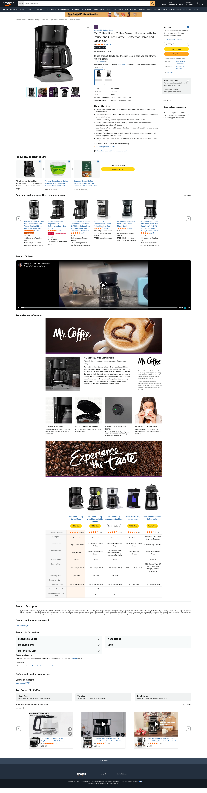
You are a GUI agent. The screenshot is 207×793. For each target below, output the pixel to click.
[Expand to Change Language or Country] (165, 4)
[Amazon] (9, 4)
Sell (126, 9)
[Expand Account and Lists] (182, 4)
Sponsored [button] (19, 708)
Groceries (75, 9)
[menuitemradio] (185, 308)
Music (149, 9)
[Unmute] (189, 307)
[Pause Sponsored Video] (70, 729)
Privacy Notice (85, 781)
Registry (142, 9)
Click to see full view (53, 85)
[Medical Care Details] (30, 9)
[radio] (31, 92)
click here (74, 658)
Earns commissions (43, 263)
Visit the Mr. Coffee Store (103, 30)
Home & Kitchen (21, 20)
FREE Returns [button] (99, 62)
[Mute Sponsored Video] (70, 734)
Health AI (13, 9)
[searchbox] (87, 3)
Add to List (167, 100)
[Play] (18, 308)
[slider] (99, 307)
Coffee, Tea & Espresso (48, 20)
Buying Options (114, 526)
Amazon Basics (39, 9)
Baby (196, 9)
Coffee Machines (74, 20)
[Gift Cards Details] (122, 9)
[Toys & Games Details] (180, 9)
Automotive (187, 9)
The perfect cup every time (34, 266)
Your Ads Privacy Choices (129, 781)
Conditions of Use (73, 781)
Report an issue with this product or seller (112, 151)
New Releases (63, 9)
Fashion (133, 9)
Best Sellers (51, 9)
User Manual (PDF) (23, 626)
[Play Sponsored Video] (103, 724)
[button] (5, 9)
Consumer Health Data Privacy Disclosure (106, 781)
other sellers (121, 64)
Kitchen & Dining (33, 20)
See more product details (105, 146)
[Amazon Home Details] (166, 9)
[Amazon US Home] (81, 774)
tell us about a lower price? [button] (42, 666)
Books (109, 9)
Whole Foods (86, 9)
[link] (58, 169)
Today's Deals (99, 9)
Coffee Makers (62, 20)
